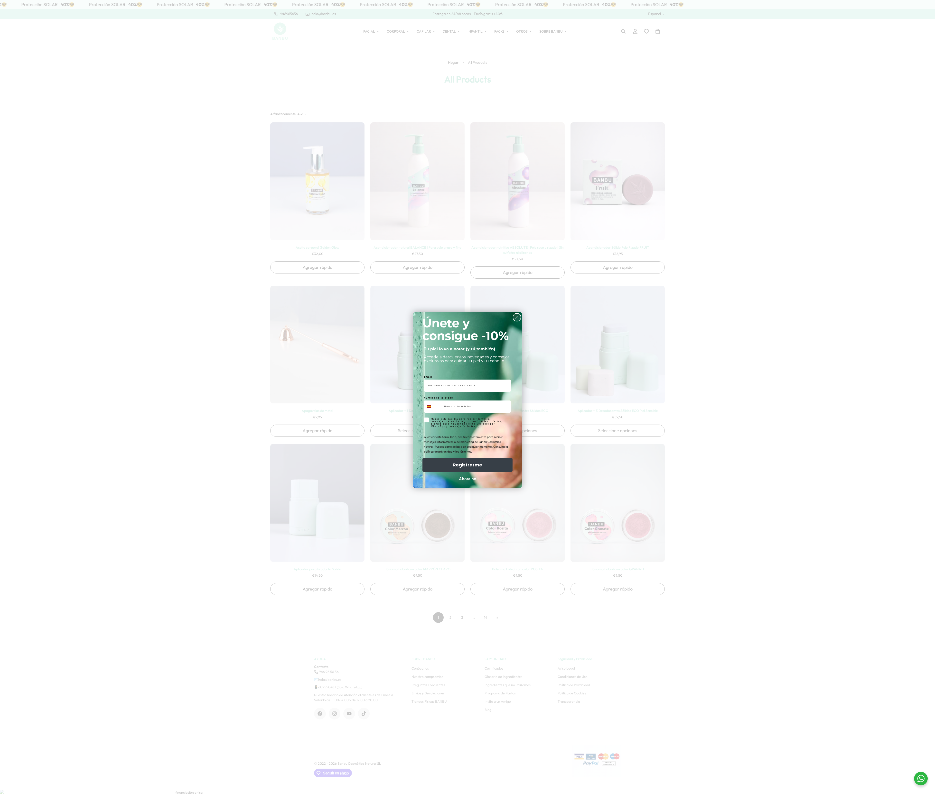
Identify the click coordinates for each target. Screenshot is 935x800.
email (428, 377)
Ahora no (467, 479)
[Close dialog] (517, 317)
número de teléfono (438, 398)
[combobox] (433, 406)
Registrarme (467, 465)
